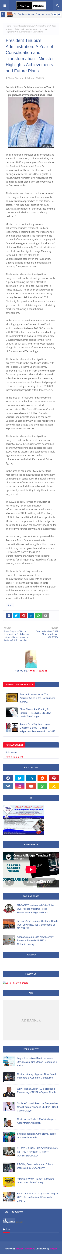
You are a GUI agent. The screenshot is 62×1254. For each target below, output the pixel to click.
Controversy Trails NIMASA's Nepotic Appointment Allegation (36, 1121)
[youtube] (31, 786)
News (15, 25)
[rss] (54, 786)
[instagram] (19, 786)
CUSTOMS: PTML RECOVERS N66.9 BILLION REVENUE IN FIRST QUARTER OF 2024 (37, 1152)
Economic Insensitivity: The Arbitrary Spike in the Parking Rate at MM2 (37, 698)
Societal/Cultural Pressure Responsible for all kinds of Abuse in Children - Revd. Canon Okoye (37, 1107)
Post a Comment (14, 756)
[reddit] (42, 778)
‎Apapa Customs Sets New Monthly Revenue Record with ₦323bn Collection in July (35, 940)
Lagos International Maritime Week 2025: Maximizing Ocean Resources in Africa (37, 1062)
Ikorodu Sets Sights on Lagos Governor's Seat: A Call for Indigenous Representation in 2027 (37, 728)
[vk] (8, 786)
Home (8, 25)
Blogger (53, 1248)
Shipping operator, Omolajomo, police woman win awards (36, 1135)
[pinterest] (54, 778)
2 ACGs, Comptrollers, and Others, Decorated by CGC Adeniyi (35, 1166)
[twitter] (19, 778)
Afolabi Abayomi (15, 77)
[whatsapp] (42, 786)
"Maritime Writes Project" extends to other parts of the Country (35, 1181)
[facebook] (8, 778)
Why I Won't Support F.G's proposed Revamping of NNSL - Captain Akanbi (36, 1090)
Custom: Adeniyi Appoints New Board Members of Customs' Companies (36, 1076)
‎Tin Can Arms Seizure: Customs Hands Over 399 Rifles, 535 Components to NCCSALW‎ (37, 925)
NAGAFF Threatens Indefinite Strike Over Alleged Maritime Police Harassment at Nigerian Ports (35, 909)
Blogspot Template (25, 1248)
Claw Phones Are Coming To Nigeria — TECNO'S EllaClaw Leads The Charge (35, 713)
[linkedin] (31, 778)
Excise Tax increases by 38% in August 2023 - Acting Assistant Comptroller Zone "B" (37, 1197)
